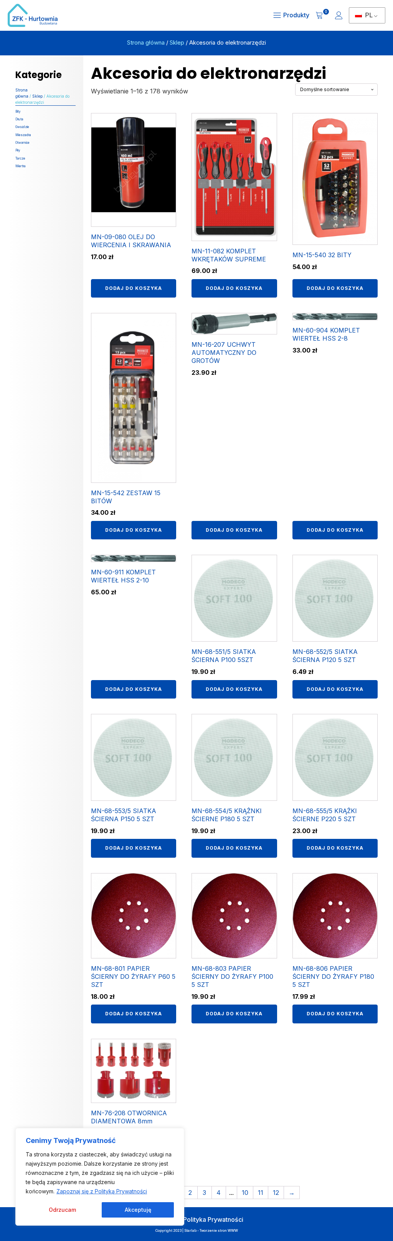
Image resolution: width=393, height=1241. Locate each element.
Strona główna (146, 42)
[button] (322, 15)
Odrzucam (62, 1209)
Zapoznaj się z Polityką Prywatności (101, 1191)
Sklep (177, 42)
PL (368, 15)
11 (260, 1192)
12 (276, 1192)
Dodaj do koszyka (133, 288)
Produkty (296, 15)
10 (245, 1192)
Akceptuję (138, 1209)
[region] (99, 1177)
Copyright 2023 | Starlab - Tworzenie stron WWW (196, 1230)
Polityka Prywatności (213, 1219)
